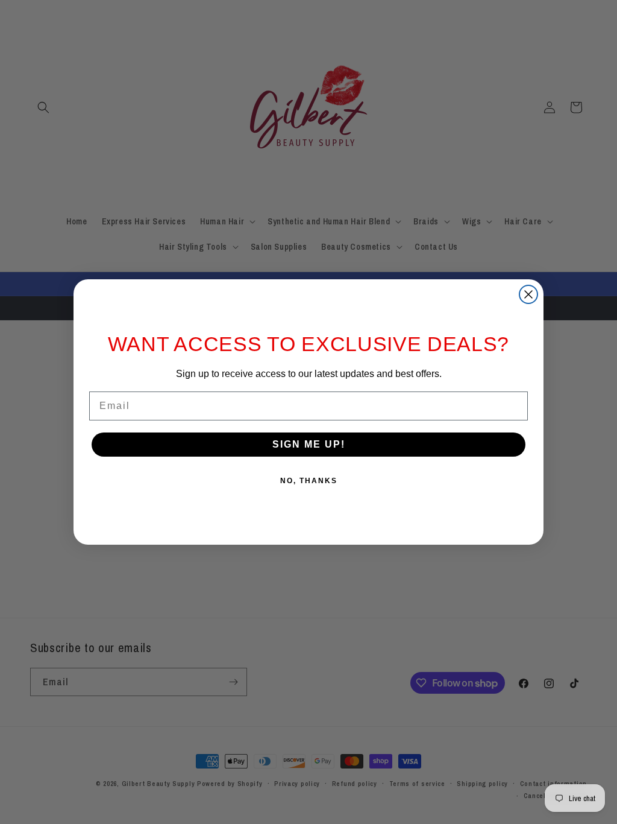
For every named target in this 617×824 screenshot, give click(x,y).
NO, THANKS (308, 481)
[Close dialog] (528, 294)
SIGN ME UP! (308, 444)
